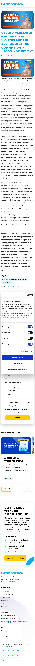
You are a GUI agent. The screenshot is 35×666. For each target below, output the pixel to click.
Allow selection (17, 363)
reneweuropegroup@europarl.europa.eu (14, 622)
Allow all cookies (17, 357)
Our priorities (5, 597)
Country (8, 394)
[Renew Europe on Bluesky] (3, 660)
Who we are (5, 591)
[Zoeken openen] (29, 4)
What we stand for (7, 594)
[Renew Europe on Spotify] (13, 655)
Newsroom (4, 600)
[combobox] (17, 397)
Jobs (2, 603)
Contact (4, 606)
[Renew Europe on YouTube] (18, 651)
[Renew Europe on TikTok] (18, 655)
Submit (17, 417)
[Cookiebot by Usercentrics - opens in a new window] (25, 295)
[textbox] (8, 398)
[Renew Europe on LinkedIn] (13, 651)
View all (7, 489)
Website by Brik (6, 646)
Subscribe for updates (15, 558)
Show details (25, 351)
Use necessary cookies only (17, 369)
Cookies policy (6, 634)
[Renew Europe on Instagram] (8, 655)
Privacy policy (5, 631)
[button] (25, 488)
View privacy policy (17, 405)
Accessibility (5, 637)
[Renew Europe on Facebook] (8, 651)
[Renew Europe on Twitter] (3, 651)
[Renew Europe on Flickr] (3, 655)
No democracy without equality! (13, 459)
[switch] (30, 332)
